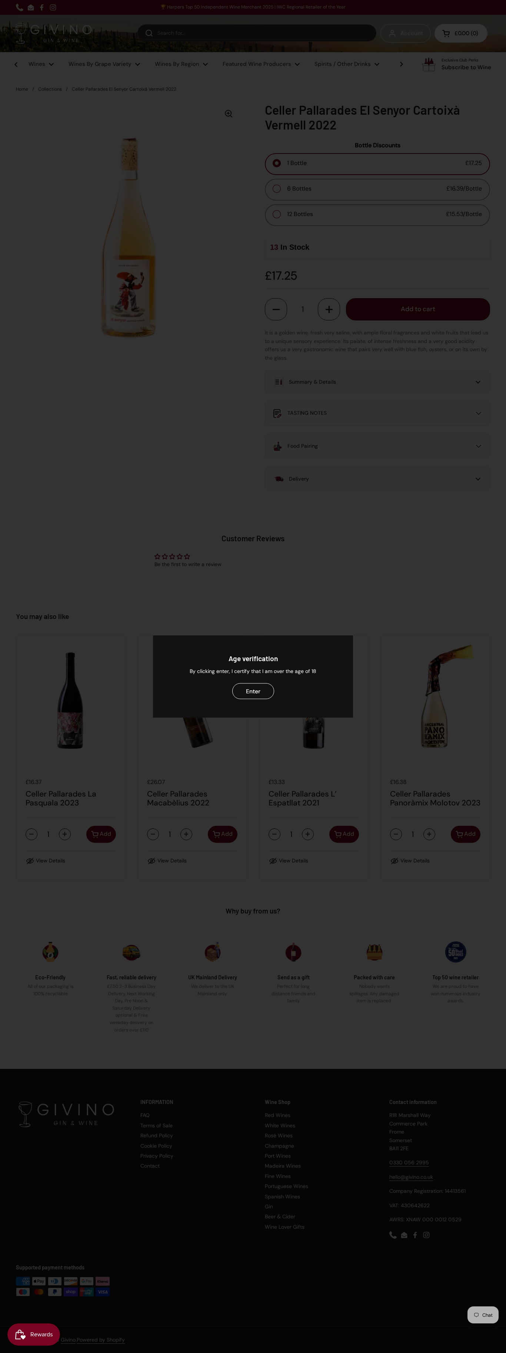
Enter (253, 691)
